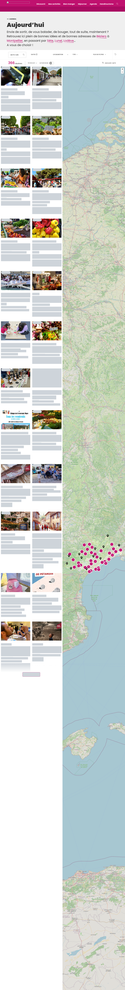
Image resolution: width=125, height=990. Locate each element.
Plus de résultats (30, 623)
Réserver (7, 470)
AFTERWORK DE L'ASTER (44, 369)
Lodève (68, 41)
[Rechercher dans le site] (117, 4)
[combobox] (58, 54)
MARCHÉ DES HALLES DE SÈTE (15, 184)
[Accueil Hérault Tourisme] (18, 4)
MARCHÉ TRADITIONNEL (13, 91)
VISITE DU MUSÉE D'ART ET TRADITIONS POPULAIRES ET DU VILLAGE (15, 410)
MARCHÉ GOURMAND (43, 455)
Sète (50, 41)
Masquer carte (110, 63)
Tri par (31, 63)
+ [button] (122, 69)
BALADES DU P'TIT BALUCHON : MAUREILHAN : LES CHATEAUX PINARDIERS (47, 505)
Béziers (101, 36)
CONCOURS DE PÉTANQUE (45, 555)
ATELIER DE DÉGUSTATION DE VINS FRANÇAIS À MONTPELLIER (15, 601)
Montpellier (15, 41)
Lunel (58, 41)
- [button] (122, 72)
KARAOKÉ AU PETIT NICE (13, 500)
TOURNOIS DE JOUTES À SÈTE (15, 279)
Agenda (12, 19)
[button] (28, 76)
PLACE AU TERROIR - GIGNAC (15, 367)
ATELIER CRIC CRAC (11, 324)
